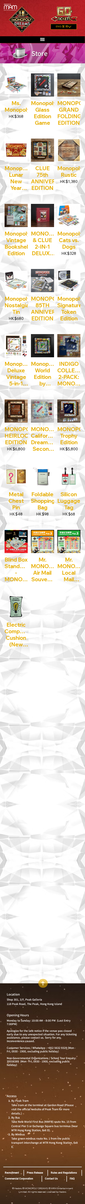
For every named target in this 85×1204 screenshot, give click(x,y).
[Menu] (42, 39)
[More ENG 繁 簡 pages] (69, 26)
